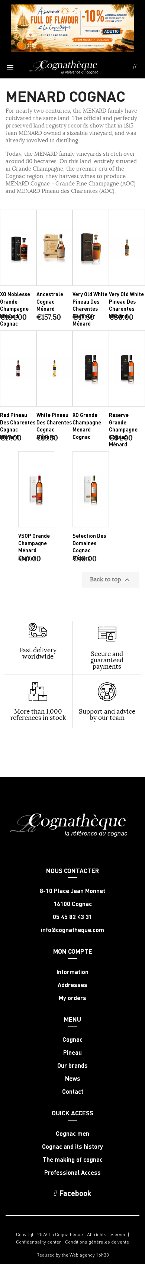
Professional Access (72, 1172)
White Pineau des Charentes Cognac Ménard (54, 425)
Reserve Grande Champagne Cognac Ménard (123, 429)
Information (72, 972)
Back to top (111, 579)
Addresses (72, 985)
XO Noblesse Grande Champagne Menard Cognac (15, 309)
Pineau (72, 1052)
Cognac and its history (72, 1146)
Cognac (72, 1039)
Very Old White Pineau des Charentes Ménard (126, 305)
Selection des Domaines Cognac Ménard (89, 546)
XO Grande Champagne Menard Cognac (86, 425)
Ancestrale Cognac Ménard (49, 301)
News (72, 1078)
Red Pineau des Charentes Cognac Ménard (17, 425)
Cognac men (72, 1133)
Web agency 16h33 (89, 1254)
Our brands (72, 1065)
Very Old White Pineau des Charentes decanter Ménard (89, 309)
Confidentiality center (38, 1241)
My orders (72, 998)
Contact (72, 1091)
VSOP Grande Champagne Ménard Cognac (34, 546)
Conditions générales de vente (97, 1241)
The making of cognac (73, 1159)
